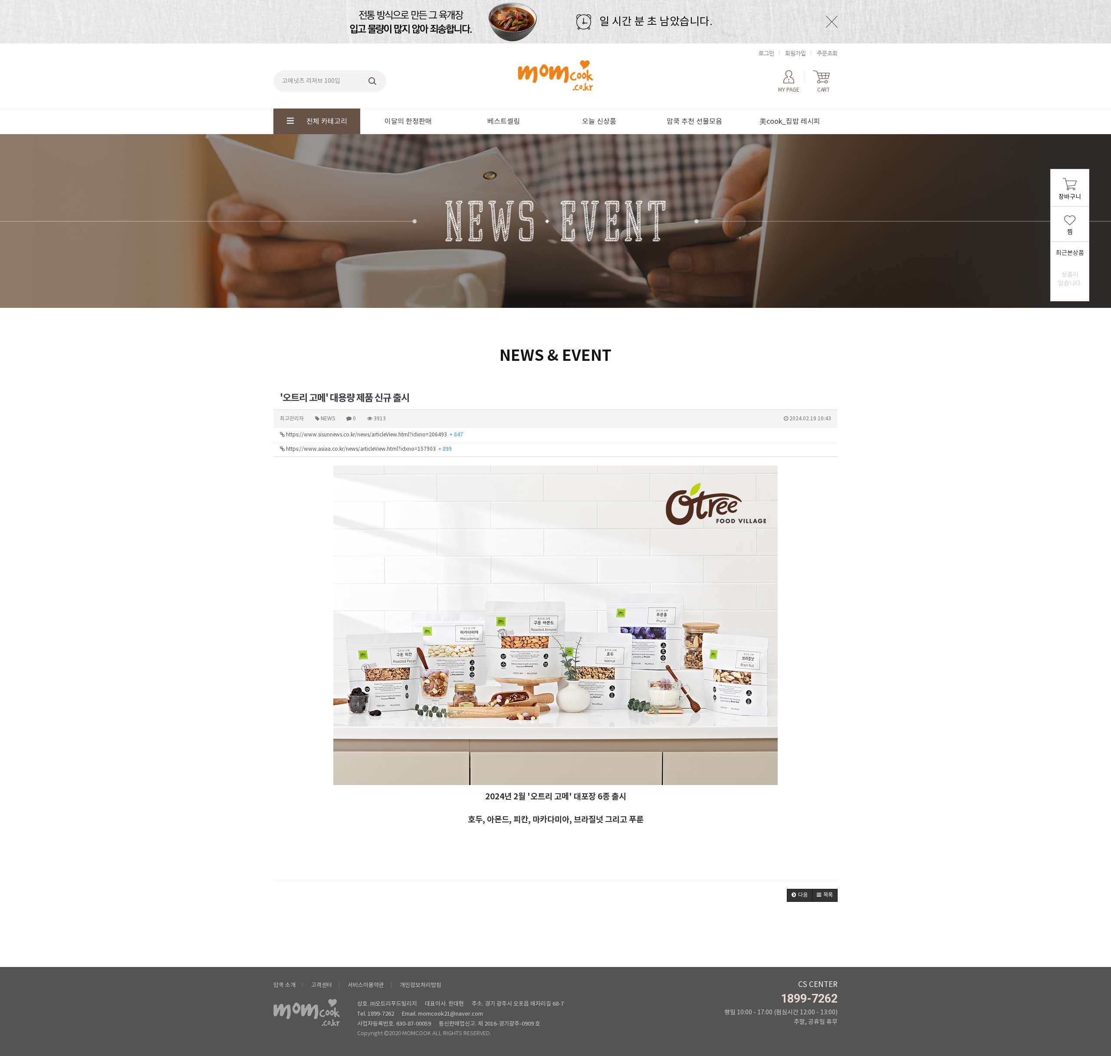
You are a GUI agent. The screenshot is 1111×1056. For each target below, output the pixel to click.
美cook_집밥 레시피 (789, 121)
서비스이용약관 (366, 985)
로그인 (766, 53)
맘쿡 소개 (284, 985)
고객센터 (321, 985)
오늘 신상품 (599, 121)
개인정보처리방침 (420, 985)
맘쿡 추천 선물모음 (694, 121)
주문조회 (827, 53)
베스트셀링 (503, 121)
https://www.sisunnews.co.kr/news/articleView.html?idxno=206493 (374, 435)
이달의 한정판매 (408, 121)
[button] (799, 895)
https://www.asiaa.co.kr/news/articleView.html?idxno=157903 (368, 449)
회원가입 (795, 53)
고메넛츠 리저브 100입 (311, 81)
